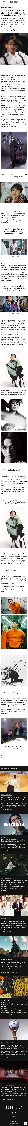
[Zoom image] (14, 150)
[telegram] (16, 30)
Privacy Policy (14, 1121)
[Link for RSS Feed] (15, 1113)
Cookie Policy (14, 1123)
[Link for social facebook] (12, 1113)
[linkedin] (9, 30)
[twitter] (11, 30)
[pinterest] (7, 30)
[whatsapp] (14, 30)
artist (3, 757)
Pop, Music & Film (7, 8)
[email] (2, 30)
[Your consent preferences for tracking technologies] (25, 1123)
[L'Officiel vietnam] (14, 2)
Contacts (14, 1119)
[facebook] (5, 30)
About (14, 1116)
